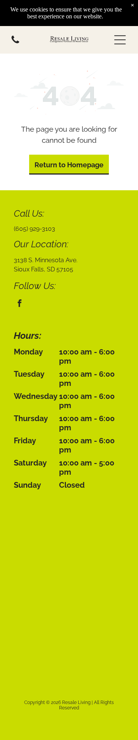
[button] (120, 40)
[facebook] (19, 304)
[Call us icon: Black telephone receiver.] (15, 45)
